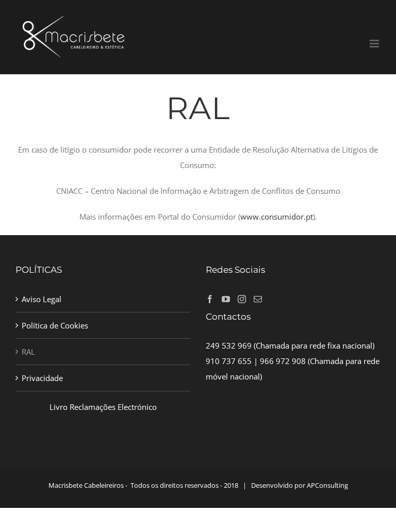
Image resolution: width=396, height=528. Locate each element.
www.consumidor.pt (276, 216)
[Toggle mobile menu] (375, 43)
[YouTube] (226, 299)
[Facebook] (210, 299)
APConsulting (327, 485)
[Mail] (258, 299)
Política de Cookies (55, 325)
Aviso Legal (41, 299)
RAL (28, 351)
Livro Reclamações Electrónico (103, 407)
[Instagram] (242, 299)
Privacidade (42, 378)
